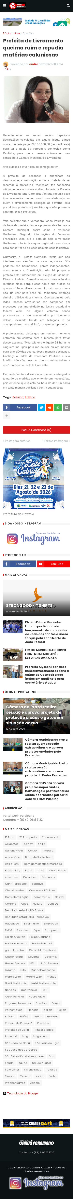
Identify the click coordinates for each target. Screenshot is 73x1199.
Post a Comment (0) (36, 430)
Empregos (51, 923)
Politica (30, 397)
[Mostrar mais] (6, 415)
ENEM (8, 930)
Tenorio (10, 1076)
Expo (37, 930)
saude (9, 1063)
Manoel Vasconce (43, 970)
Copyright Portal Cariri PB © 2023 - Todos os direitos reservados (36, 1169)
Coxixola (10, 904)
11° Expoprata (28, 837)
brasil (40, 870)
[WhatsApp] (58, 407)
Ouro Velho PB (14, 996)
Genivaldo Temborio (42, 950)
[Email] (66, 407)
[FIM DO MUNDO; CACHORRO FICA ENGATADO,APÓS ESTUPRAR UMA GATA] (13, 654)
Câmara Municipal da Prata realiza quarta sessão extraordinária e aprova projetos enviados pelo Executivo (46, 747)
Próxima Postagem (55, 441)
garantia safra (14, 950)
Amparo (48, 850)
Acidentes (11, 844)
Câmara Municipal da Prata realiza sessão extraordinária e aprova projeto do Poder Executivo (46, 769)
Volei (52, 1076)
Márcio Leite (34, 977)
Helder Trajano (15, 963)
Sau (51, 1056)
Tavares (51, 1069)
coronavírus (42, 897)
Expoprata (52, 930)
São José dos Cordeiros (21, 1050)
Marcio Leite (13, 977)
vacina (39, 1076)
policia (48, 1010)
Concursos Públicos (42, 890)
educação (12, 923)
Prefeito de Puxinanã (18, 1023)
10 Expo (9, 837)
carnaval (38, 884)
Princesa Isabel (44, 1030)
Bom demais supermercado (43, 864)
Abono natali (50, 837)
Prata (38, 1016)
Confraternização (17, 897)
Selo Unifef (12, 1069)
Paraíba (28, 33)
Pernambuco (14, 1010)
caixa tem (11, 877)
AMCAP (33, 850)
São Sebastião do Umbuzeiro (24, 1056)
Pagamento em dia (18, 1003)
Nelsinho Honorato (43, 983)
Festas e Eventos (16, 943)
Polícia (62, 1010)
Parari (56, 1003)
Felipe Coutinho (40, 937)
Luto (23, 970)
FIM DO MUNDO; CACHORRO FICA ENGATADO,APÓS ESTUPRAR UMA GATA (45, 654)
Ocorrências (29, 990)
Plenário (33, 1010)
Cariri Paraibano (16, 884)
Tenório (25, 1076)
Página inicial (11, 33)
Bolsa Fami (12, 864)
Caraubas (29, 877)
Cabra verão (57, 870)
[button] (4, 6)
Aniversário (12, 857)
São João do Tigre (47, 1043)
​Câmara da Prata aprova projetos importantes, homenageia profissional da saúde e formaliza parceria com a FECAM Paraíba (47, 791)
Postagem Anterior (17, 441)
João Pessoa (49, 963)
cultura (37, 904)
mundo (51, 977)
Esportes (23, 930)
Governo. (51, 957)
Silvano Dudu (32, 1069)
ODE (45, 990)
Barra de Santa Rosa (38, 857)
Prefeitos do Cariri (17, 1030)
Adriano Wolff (14, 850)
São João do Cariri (17, 1043)
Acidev (28, 844)
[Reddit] (49, 407)
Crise (24, 904)
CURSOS (52, 904)
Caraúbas (48, 877)
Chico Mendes (14, 890)
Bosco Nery (12, 870)
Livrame (10, 970)
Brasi (28, 870)
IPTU (32, 963)
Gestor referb (14, 957)
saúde (23, 1063)
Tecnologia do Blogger (23, 1093)
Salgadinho (40, 1036)
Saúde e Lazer (41, 1063)
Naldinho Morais (15, 983)
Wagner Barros (15, 1083)
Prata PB (52, 1016)
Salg (25, 1036)
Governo (34, 957)
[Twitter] (41, 407)
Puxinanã (11, 1036)
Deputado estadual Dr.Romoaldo (27, 917)
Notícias (10, 990)
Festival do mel (42, 943)
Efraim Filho (31, 923)
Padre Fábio (37, 996)
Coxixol (59, 897)
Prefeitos (43, 1023)
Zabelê (35, 1083)
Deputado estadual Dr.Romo (24, 910)
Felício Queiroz (15, 937)
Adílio (41, 844)
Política (24, 1016)
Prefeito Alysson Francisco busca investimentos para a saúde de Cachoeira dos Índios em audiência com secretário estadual (47, 675)
